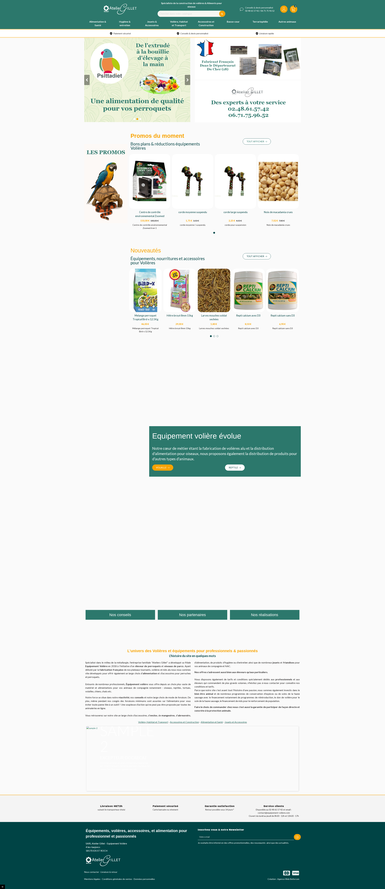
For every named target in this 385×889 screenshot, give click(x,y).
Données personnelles (144, 879)
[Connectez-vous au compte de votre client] (284, 9)
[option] (192, 751)
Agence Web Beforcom (288, 879)
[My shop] (120, 9)
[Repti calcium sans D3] (282, 290)
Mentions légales (92, 879)
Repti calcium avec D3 (248, 315)
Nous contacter (91, 872)
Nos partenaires (192, 615)
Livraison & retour (109, 872)
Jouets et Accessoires (236, 722)
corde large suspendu (235, 212)
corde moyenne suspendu (192, 212)
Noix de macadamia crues (278, 212)
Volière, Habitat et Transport (153, 722)
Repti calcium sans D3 (283, 315)
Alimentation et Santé (212, 722)
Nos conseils (120, 615)
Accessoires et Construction (184, 722)
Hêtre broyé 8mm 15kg (180, 315)
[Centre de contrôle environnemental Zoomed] (149, 181)
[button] (257, 141)
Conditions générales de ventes (117, 879)
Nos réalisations (264, 615)
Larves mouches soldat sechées (214, 317)
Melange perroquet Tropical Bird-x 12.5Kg (145, 317)
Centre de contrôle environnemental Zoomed (149, 214)
